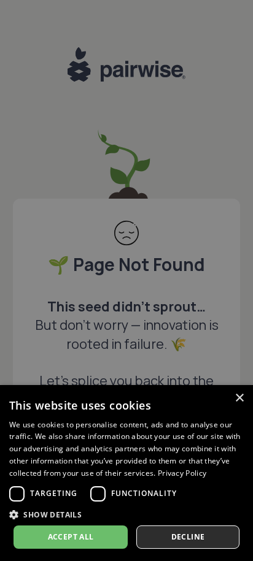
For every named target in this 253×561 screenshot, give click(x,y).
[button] (126, 514)
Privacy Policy (182, 473)
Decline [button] (188, 537)
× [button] (239, 398)
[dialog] (126, 473)
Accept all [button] (71, 537)
